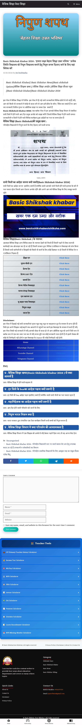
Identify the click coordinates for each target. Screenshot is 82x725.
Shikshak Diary (48, 661)
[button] (68, 4)
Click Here (60, 342)
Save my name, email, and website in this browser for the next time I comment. (40, 525)
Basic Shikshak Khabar (50, 665)
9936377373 (58, 689)
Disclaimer (60, 645)
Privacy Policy (50, 645)
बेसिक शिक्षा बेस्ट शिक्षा (13, 4)
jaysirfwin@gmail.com (56, 693)
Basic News (47, 668)
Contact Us (76, 645)
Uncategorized (12, 440)
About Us (68, 645)
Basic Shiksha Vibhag (50, 672)
